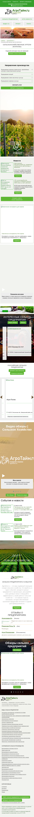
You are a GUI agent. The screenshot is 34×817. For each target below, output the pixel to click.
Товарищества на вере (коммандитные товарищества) (15, 726)
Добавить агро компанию (17, 370)
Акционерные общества (8, 719)
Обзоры (23, 322)
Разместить (15, 1)
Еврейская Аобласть (18, 5)
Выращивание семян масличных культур (17, 77)
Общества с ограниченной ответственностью (13, 741)
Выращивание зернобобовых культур (11, 772)
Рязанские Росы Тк (8, 626)
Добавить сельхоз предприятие (17, 4)
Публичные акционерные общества (10, 729)
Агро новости (27, 19)
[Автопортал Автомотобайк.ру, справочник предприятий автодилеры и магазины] (7, 170)
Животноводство (6, 750)
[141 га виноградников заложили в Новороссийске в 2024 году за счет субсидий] (7, 187)
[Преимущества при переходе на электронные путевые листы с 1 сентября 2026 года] (7, 513)
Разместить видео (22, 495)
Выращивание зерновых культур (17, 81)
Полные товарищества (7, 722)
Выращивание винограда (8, 776)
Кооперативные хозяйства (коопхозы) (11, 727)
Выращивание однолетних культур (10, 754)
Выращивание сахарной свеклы (10, 752)
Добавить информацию (25, 1)
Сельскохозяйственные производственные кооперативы (16, 738)
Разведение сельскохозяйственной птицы (12, 771)
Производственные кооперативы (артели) (12, 724)
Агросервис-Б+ (7, 618)
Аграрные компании (17, 373)
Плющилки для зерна (17, 294)
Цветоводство (5, 767)
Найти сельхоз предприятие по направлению (16, 797)
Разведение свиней (7, 760)
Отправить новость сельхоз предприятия (17, 199)
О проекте (4, 786)
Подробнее (18, 175)
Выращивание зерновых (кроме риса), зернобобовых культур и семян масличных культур (17, 70)
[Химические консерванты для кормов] (17, 219)
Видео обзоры (13, 322)
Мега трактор (17, 480)
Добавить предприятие (17, 88)
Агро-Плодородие (8, 632)
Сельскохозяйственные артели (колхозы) (12, 734)
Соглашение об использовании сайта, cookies (13, 802)
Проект (18, 23)
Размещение (5, 790)
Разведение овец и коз (7, 762)
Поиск (29, 23)
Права (3, 792)
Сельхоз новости (7, 1)
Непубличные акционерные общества (11, 736)
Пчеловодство (5, 779)
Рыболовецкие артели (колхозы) (10, 720)
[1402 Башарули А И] (17, 336)
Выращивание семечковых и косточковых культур (14, 774)
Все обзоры (10, 495)
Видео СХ (6, 23)
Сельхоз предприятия (10, 19)
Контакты (4, 788)
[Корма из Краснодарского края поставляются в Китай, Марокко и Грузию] (7, 530)
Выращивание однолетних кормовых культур (13, 755)
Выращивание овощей (17, 74)
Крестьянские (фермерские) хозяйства (11, 739)
